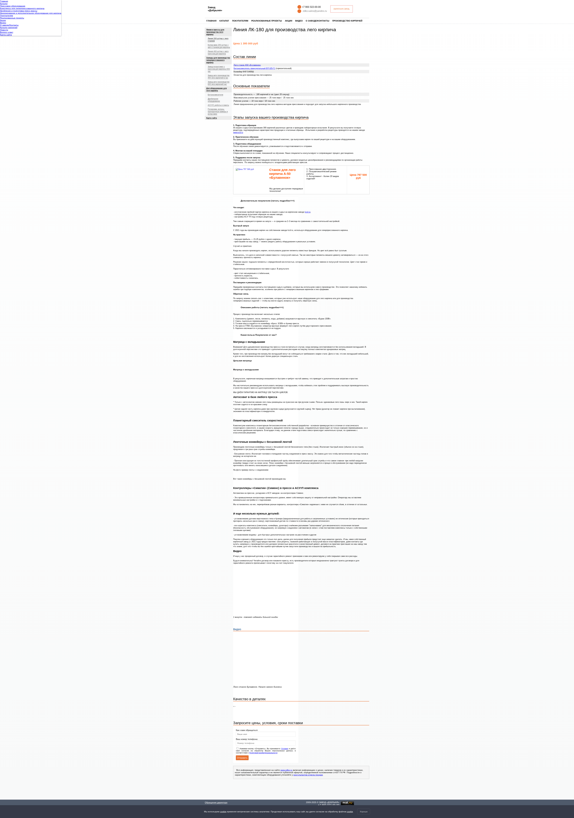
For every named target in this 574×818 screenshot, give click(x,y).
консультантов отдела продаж (308, 775)
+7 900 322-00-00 (311, 7)
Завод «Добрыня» (215, 9)
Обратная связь (341, 9)
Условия (284, 749)
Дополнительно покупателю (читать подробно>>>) (267, 200)
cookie (223, 811)
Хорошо (364, 811)
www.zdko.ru (286, 770)
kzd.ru (307, 212)
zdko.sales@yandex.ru (315, 11)
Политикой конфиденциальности (263, 753)
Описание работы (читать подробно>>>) (262, 307)
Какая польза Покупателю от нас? (259, 335)
